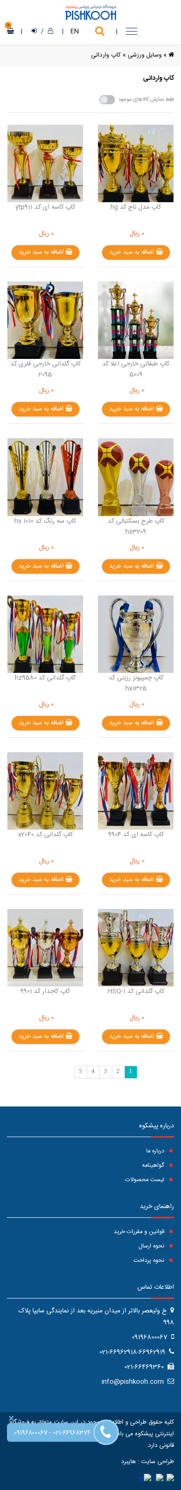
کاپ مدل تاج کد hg (135, 207)
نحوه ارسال (152, 1246)
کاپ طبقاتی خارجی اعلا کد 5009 (135, 369)
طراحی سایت (157, 1462)
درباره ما (156, 1151)
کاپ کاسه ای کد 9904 (136, 834)
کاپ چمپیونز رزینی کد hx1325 (136, 683)
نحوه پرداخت (150, 1261)
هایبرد (128, 1462)
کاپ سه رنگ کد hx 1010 (45, 521)
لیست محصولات (145, 1180)
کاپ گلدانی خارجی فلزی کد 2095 (45, 369)
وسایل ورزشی (145, 55)
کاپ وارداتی (106, 55)
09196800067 (30, 1433)
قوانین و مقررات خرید (140, 1232)
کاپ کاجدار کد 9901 (45, 991)
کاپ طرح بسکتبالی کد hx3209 (136, 526)
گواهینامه (154, 1165)
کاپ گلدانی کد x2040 (45, 834)
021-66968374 (72, 1433)
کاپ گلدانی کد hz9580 (45, 678)
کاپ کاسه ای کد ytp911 (45, 207)
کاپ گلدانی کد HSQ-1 (135, 991)
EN (75, 31)
